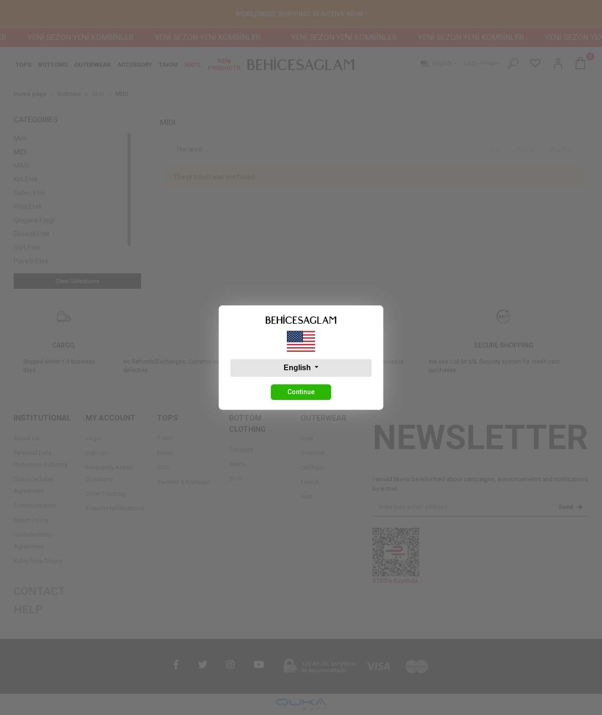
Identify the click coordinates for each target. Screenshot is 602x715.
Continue (301, 392)
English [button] (298, 368)
